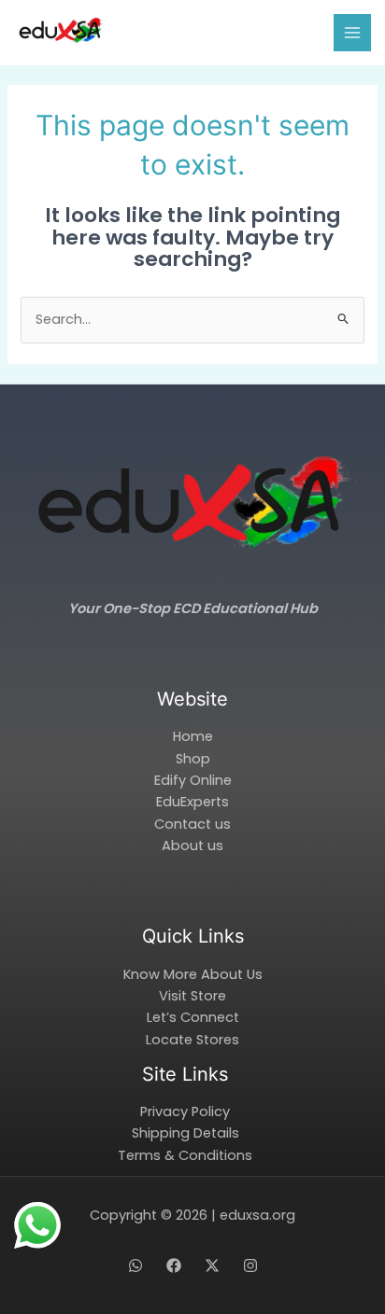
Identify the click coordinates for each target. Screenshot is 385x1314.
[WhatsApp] (135, 1265)
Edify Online (193, 780)
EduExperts (192, 801)
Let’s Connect (193, 1017)
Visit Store (192, 995)
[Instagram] (250, 1265)
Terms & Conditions (185, 1155)
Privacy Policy (185, 1111)
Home (193, 736)
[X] (212, 1265)
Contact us (192, 824)
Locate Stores (192, 1039)
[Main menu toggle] (352, 32)
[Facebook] (173, 1265)
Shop (193, 758)
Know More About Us (193, 974)
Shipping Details (185, 1133)
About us (192, 845)
